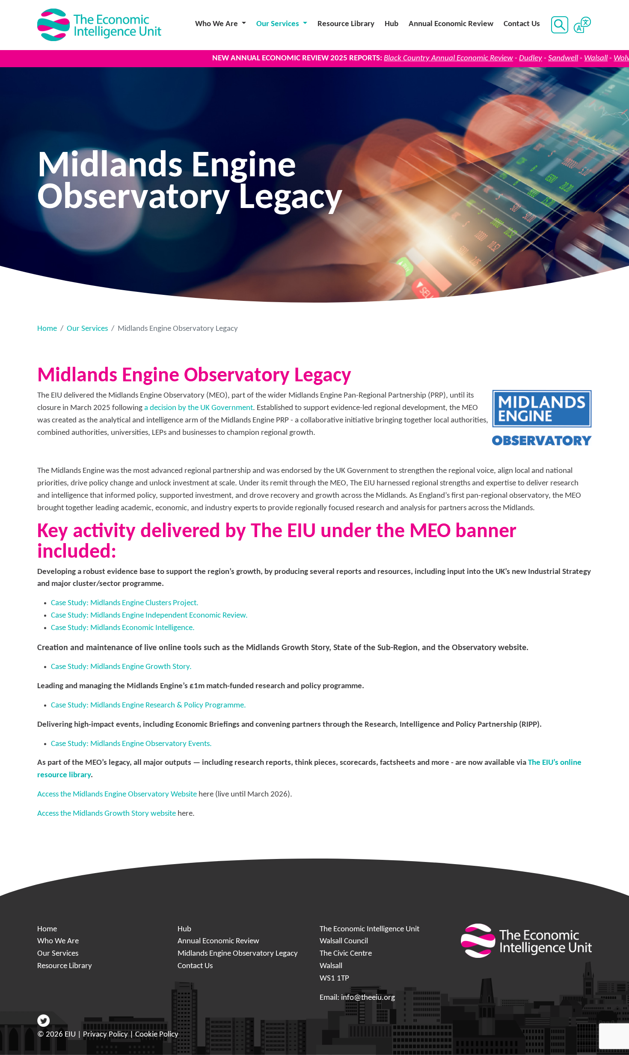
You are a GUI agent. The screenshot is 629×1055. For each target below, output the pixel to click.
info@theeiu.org (368, 998)
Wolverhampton (597, 58)
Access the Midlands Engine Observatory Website (117, 795)
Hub (391, 24)
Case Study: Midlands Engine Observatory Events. (131, 744)
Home (47, 329)
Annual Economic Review (451, 24)
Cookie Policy (156, 1035)
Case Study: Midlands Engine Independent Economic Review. (149, 616)
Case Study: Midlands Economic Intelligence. (123, 628)
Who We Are (58, 941)
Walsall (553, 58)
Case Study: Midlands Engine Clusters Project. (125, 603)
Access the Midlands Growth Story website (106, 814)
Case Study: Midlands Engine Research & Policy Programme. (148, 705)
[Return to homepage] (99, 25)
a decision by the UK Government (198, 408)
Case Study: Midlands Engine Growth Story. (121, 667)
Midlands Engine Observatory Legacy (238, 954)
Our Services (87, 329)
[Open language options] (582, 25)
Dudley (487, 58)
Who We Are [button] (217, 24)
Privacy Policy (105, 1035)
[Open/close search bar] (559, 25)
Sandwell (520, 58)
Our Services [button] (278, 24)
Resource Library (345, 24)
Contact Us (522, 24)
